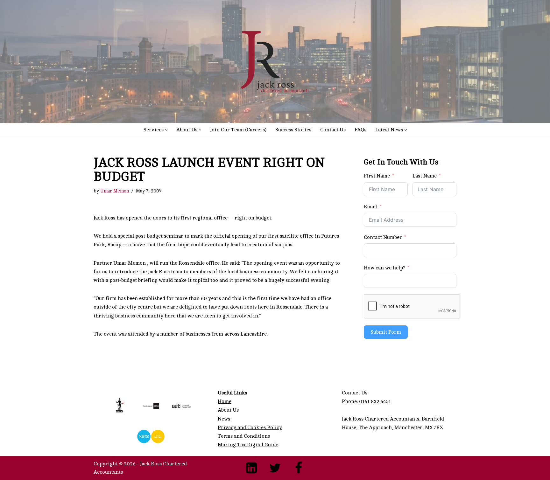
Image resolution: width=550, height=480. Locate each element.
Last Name (424, 176)
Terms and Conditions (244, 436)
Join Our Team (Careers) (238, 130)
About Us (228, 410)
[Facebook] (299, 468)
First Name (377, 176)
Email (370, 207)
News (224, 419)
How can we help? (384, 268)
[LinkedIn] (251, 468)
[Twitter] (275, 468)
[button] (166, 130)
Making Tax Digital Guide (248, 445)
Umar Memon (114, 190)
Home (224, 401)
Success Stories (293, 130)
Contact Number (383, 237)
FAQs (360, 130)
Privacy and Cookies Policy (250, 427)
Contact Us (333, 130)
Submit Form (385, 332)
